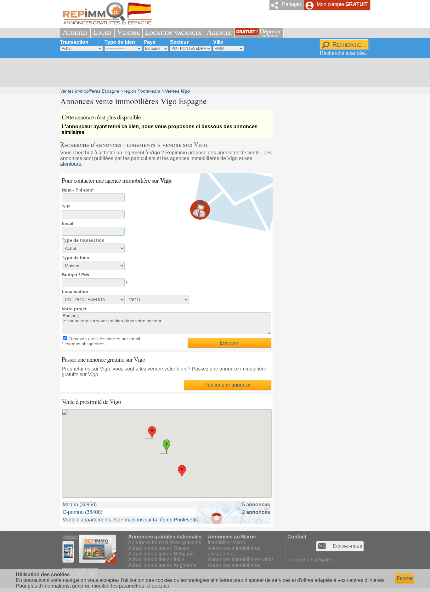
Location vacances (173, 32)
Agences (219, 32)
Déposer (270, 32)
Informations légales (309, 559)
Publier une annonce (227, 385)
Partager (291, 4)
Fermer (405, 578)
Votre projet (74, 308)
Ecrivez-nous (347, 546)
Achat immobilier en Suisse (158, 548)
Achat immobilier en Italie (156, 559)
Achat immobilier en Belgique (161, 553)
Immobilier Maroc (227, 542)
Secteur (179, 42)
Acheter (75, 32)
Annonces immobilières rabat (240, 559)
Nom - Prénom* (77, 190)
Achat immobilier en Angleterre (162, 565)
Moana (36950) (80, 504)
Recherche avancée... (344, 53)
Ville (218, 42)
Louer (102, 32)
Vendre (128, 32)
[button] (152, 432)
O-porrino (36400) (82, 512)
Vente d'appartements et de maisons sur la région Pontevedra (131, 519)
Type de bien (120, 42)
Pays (150, 42)
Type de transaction (83, 240)
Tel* (66, 206)
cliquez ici (158, 586)
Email (67, 223)
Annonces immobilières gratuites (164, 542)
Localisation (75, 291)
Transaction (74, 42)
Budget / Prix (75, 274)
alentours (70, 164)
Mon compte (342, 4)
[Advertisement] (212, 72)
